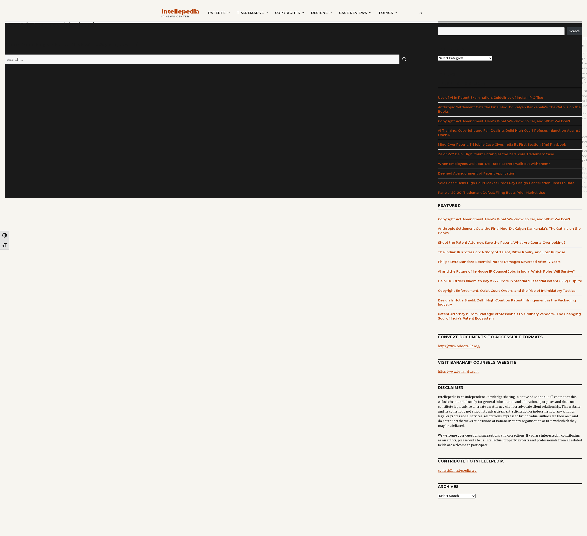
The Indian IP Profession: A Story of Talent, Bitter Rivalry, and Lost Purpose (501, 252)
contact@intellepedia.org (457, 471)
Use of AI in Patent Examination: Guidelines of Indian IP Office (490, 98)
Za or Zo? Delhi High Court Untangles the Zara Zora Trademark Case (496, 154)
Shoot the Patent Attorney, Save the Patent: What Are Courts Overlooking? (501, 243)
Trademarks (250, 13)
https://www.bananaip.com (458, 372)
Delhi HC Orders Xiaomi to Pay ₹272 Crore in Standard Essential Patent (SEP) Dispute (510, 281)
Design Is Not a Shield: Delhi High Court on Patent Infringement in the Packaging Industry (507, 302)
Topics (385, 13)
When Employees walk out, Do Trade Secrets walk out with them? (494, 164)
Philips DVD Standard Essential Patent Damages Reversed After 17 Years (499, 262)
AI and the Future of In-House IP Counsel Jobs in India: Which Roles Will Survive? (506, 271)
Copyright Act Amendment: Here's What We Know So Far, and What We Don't (504, 121)
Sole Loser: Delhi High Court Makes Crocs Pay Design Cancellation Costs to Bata (506, 183)
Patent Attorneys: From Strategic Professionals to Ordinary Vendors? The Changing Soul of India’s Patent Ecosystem (509, 316)
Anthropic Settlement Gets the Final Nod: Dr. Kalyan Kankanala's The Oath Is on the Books (509, 109)
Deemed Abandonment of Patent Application (476, 173)
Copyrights (287, 13)
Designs (319, 13)
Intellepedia (180, 11)
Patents (217, 13)
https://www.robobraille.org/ (459, 346)
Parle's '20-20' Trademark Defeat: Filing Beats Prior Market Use (491, 193)
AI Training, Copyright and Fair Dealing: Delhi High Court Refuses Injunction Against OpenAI (509, 133)
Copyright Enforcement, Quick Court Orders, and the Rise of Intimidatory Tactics (507, 291)
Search (443, 25)
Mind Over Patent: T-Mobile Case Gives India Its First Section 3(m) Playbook (502, 144)
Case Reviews (353, 13)
